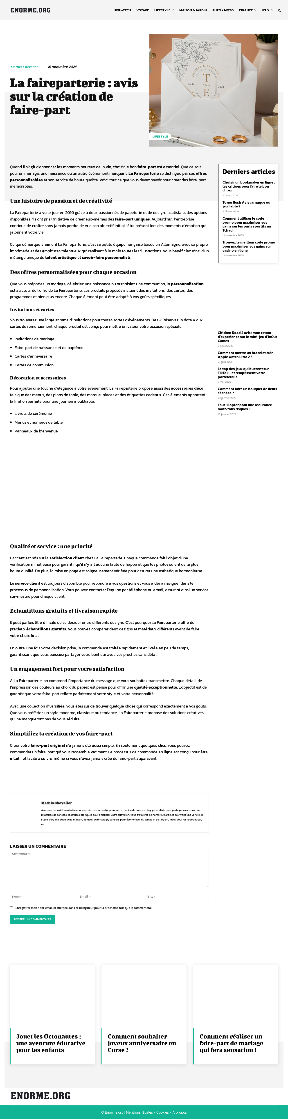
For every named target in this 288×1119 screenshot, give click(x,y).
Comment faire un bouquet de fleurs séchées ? (247, 390)
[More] (126, 775)
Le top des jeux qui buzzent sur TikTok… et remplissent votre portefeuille (243, 372)
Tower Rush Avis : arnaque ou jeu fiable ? (246, 204)
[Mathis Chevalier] (25, 813)
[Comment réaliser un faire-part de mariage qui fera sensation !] (235, 996)
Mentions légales (139, 1112)
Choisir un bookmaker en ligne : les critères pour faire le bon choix (249, 186)
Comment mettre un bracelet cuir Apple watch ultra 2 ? (245, 354)
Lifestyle (160, 136)
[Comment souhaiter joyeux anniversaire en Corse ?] (143, 996)
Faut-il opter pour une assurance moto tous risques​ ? (245, 406)
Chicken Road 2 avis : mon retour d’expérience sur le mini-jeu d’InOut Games (247, 336)
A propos (179, 1112)
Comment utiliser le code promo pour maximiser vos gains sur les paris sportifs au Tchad (247, 224)
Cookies (162, 1112)
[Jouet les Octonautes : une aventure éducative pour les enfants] (52, 996)
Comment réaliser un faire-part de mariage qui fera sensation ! (231, 1043)
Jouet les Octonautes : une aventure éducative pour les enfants (51, 1043)
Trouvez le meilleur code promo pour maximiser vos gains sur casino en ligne (249, 246)
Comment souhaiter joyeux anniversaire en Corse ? (142, 1043)
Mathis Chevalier (24, 67)
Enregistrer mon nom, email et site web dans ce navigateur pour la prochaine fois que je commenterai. (84, 908)
